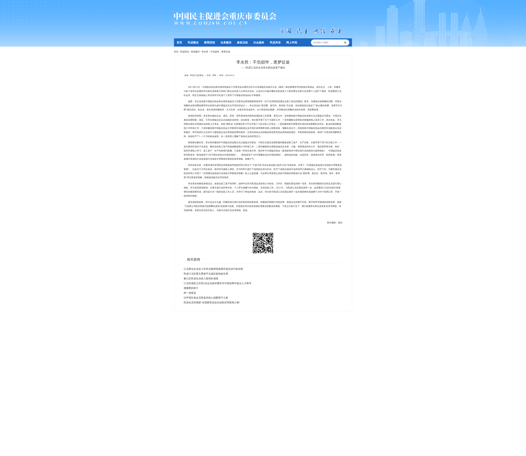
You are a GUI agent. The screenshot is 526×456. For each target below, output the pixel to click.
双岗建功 (195, 52)
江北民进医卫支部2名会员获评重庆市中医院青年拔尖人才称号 (217, 283)
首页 (179, 42)
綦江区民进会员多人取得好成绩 (201, 278)
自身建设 (226, 42)
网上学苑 (291, 42)
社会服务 (258, 42)
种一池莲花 (190, 293)
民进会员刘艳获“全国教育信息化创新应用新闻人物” (212, 302)
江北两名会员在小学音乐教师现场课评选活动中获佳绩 (213, 269)
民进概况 (193, 42)
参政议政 (242, 42)
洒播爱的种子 (191, 288)
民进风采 (275, 42)
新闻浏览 (209, 42)
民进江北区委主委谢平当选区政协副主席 (206, 273)
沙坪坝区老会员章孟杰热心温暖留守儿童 (206, 297)
